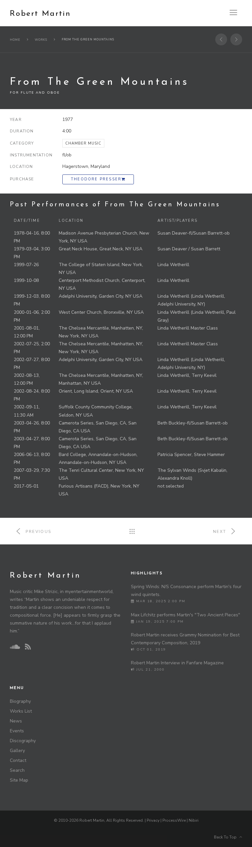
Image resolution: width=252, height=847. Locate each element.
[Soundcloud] (15, 647)
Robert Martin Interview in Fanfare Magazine (177, 663)
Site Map (19, 780)
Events (17, 731)
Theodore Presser (96, 179)
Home (15, 40)
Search (17, 770)
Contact (18, 760)
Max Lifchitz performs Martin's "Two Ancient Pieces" (185, 615)
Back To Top (227, 837)
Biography (20, 701)
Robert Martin (40, 14)
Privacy (153, 820)
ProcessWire (174, 820)
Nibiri (194, 820)
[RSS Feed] (28, 647)
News (16, 721)
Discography (23, 741)
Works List (21, 711)
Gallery (17, 750)
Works (41, 40)
